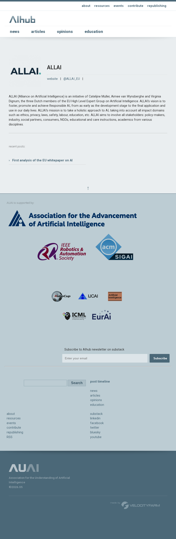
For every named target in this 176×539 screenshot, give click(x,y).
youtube (96, 437)
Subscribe (160, 358)
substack (96, 414)
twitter (94, 427)
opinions (65, 31)
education (94, 31)
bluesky (95, 432)
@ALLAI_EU (72, 79)
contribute (135, 6)
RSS (9, 437)
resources (102, 6)
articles (38, 31)
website (52, 79)
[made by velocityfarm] (135, 505)
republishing (156, 6)
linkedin (95, 418)
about (86, 6)
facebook (97, 423)
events (119, 6)
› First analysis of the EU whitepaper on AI (41, 160)
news (14, 31)
